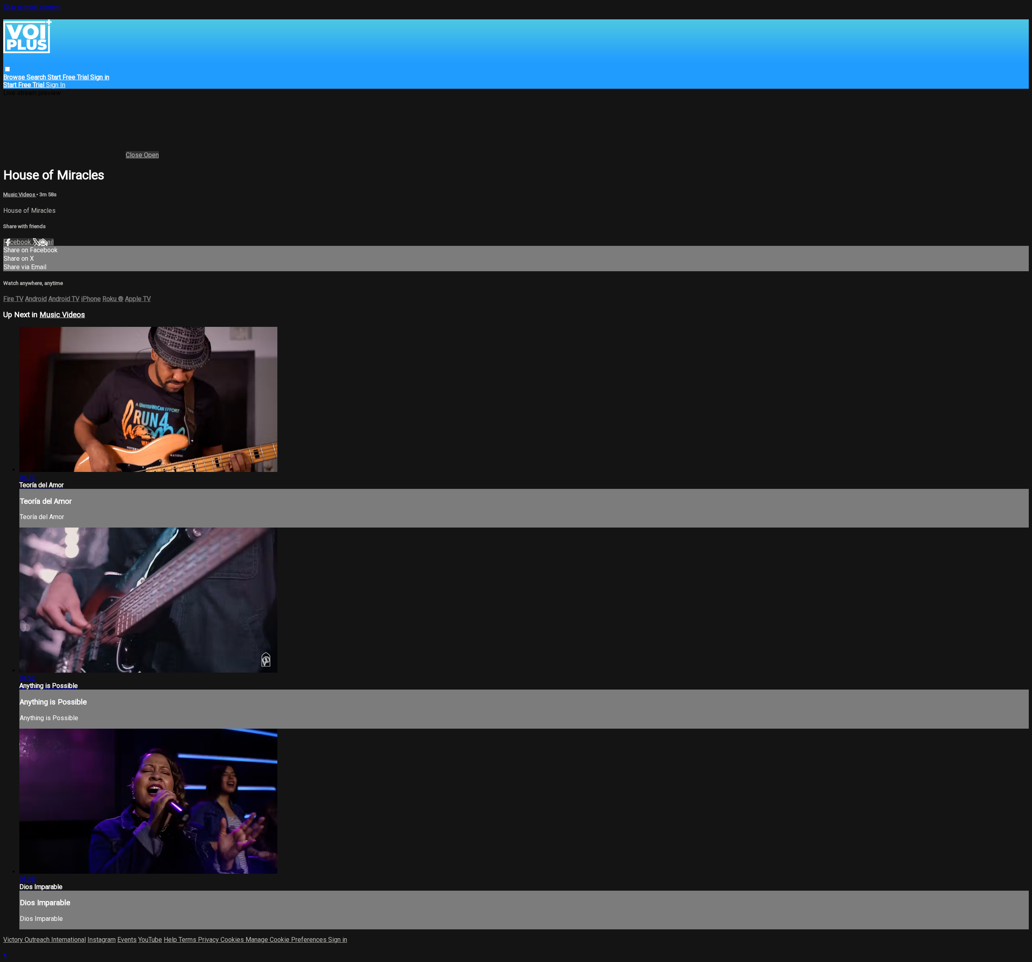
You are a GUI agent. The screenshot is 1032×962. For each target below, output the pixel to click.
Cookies (233, 939)
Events (127, 939)
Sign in (99, 77)
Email (46, 242)
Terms (188, 939)
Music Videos (19, 194)
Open (151, 155)
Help (171, 939)
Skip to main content (31, 7)
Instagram (101, 939)
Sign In (55, 85)
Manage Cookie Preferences (287, 939)
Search (37, 77)
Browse (15, 77)
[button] (7, 69)
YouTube (150, 939)
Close (135, 155)
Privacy (209, 939)
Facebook (18, 242)
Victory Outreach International (44, 939)
